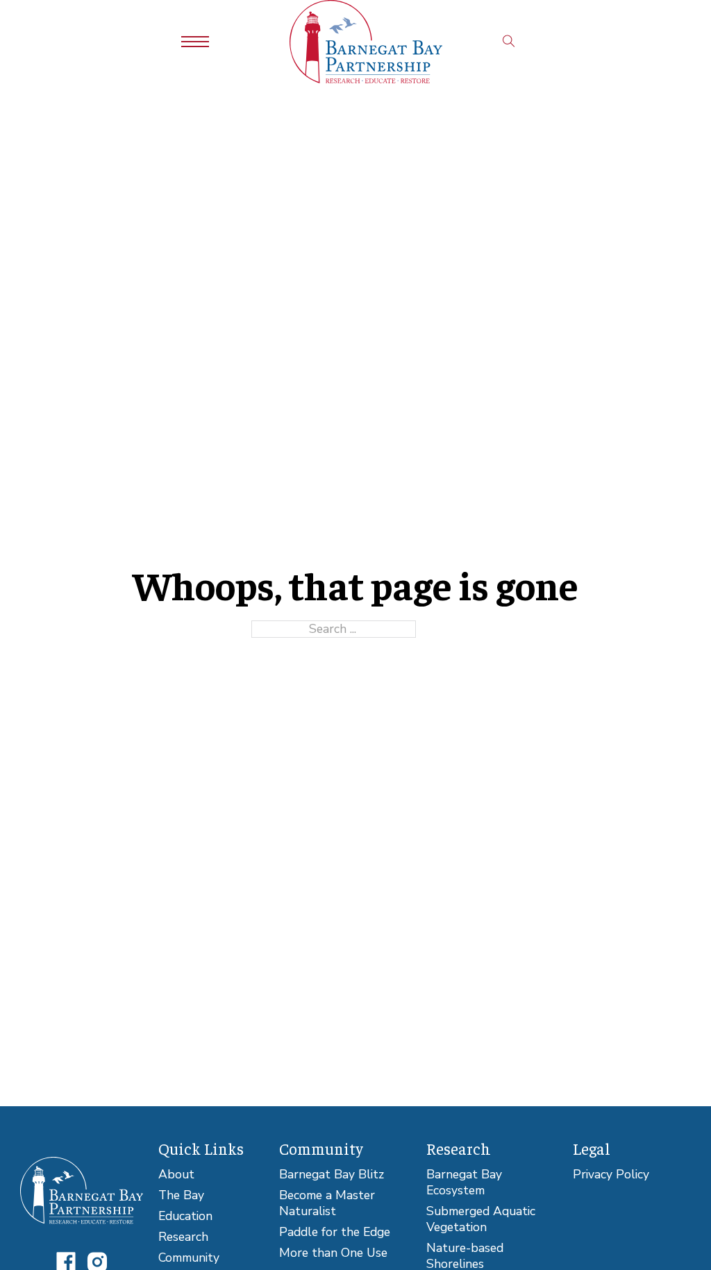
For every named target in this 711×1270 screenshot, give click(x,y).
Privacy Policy (611, 1175)
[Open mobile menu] (195, 41)
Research (183, 1237)
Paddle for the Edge (334, 1232)
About (176, 1175)
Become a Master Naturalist (327, 1203)
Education (185, 1216)
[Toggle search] (509, 42)
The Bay (181, 1195)
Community (188, 1258)
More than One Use (333, 1253)
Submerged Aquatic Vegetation (480, 1219)
